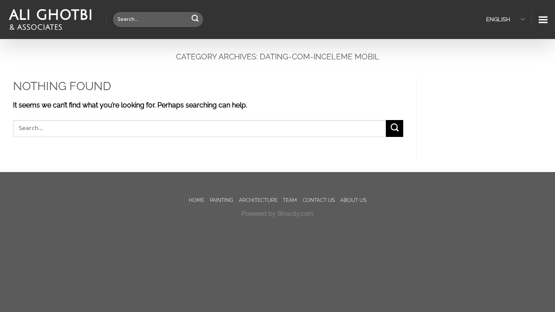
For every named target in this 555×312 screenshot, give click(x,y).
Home (196, 200)
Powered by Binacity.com (277, 213)
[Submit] (195, 19)
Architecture (258, 200)
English (498, 19)
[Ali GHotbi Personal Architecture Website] (50, 20)
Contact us (319, 200)
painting (221, 200)
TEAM (290, 200)
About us (353, 200)
